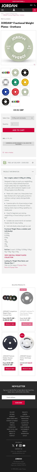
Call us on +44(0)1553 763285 (18, 451)
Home (2, 13)
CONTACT (12, 435)
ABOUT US (12, 433)
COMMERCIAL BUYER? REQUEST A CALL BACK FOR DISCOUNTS (18, 143)
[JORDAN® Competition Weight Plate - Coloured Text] (10, 299)
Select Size (6, 118)
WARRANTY (12, 416)
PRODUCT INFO (10, 324)
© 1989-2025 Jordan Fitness (18, 469)
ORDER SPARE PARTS (12, 418)
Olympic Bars (14, 267)
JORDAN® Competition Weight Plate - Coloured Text (10, 313)
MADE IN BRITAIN (24, 427)
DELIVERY (12, 412)
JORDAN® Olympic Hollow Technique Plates (25, 358)
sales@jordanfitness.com (18, 453)
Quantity (5, 124)
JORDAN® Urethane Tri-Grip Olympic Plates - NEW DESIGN (27, 313)
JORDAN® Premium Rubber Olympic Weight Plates (8, 358)
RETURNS (12, 414)
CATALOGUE (25, 421)
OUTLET (25, 435)
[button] (8, 152)
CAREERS (25, 414)
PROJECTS (25, 412)
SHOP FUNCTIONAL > (18, 1)
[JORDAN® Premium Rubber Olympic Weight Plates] (10, 343)
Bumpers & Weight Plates (11, 13)
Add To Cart (18, 130)
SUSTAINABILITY (25, 429)
